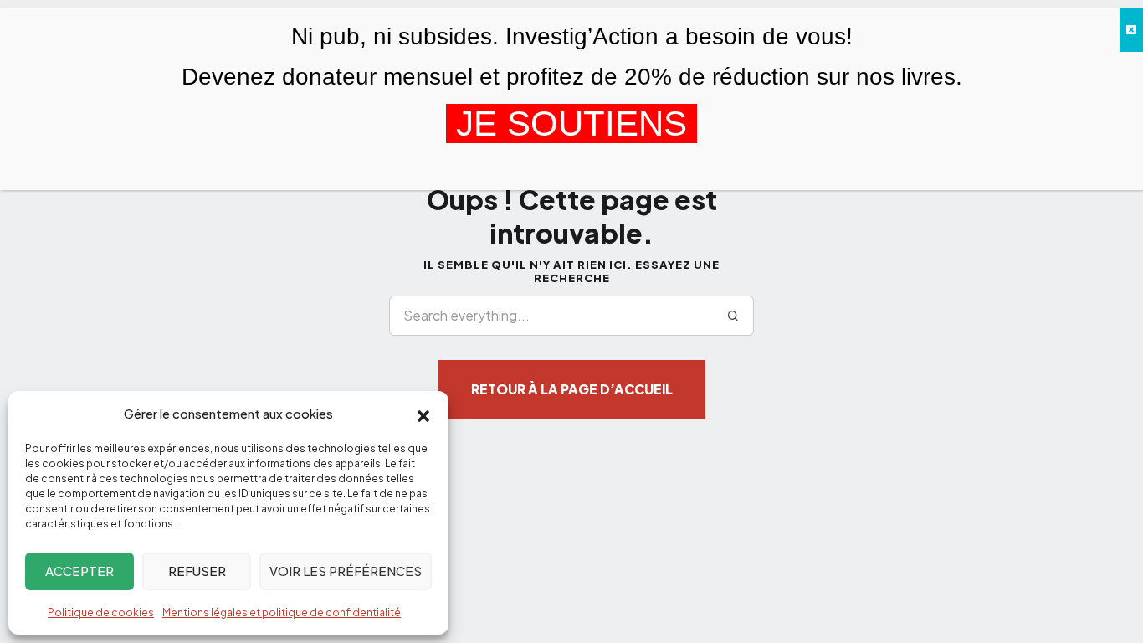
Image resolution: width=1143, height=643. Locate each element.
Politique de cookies (101, 612)
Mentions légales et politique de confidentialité (281, 612)
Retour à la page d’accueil (572, 389)
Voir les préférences (345, 571)
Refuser (197, 571)
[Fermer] (1131, 30)
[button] (423, 414)
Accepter (79, 571)
